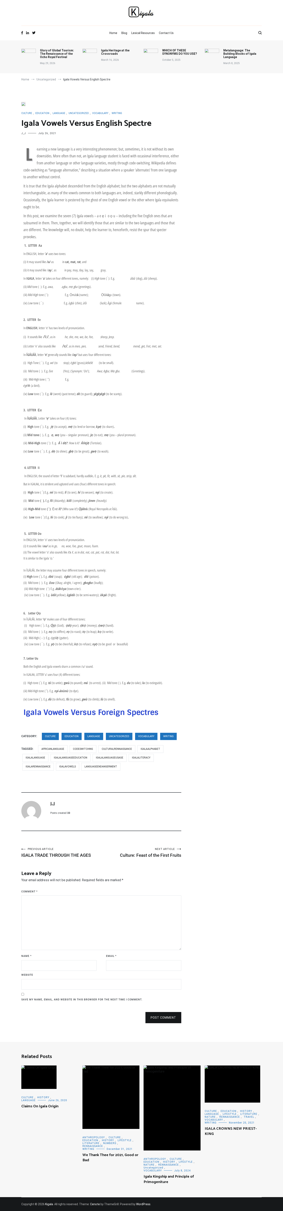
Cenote (95, 1204)
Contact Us (166, 33)
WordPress (143, 1204)
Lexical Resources (143, 33)
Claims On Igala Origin (39, 1106)
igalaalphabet (150, 748)
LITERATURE (90, 1143)
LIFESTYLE (125, 1140)
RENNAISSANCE (92, 1146)
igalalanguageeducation (70, 757)
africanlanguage (52, 748)
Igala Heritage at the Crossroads (115, 52)
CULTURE (26, 113)
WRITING (117, 113)
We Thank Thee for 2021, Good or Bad (110, 1157)
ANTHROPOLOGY (93, 1137)
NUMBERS (109, 1143)
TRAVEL (249, 1116)
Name (26, 956)
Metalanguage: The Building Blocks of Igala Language (239, 54)
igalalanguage (35, 757)
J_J (23, 133)
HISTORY (43, 1097)
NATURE (149, 1164)
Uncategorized (79, 113)
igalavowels (67, 766)
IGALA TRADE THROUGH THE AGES (56, 853)
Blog (124, 33)
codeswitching (83, 748)
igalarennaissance (38, 766)
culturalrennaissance (117, 748)
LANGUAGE (59, 113)
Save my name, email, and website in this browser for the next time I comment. (81, 999)
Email (111, 956)
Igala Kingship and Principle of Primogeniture (169, 1179)
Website (27, 974)
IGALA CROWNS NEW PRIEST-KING (231, 1131)
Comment (29, 891)
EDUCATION (42, 113)
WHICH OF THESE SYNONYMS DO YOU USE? (179, 52)
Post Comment (163, 1017)
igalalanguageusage (109, 757)
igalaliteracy (141, 757)
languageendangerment (101, 766)
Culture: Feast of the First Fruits (150, 853)
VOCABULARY (100, 113)
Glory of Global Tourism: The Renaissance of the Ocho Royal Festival (57, 54)
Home (113, 33)
